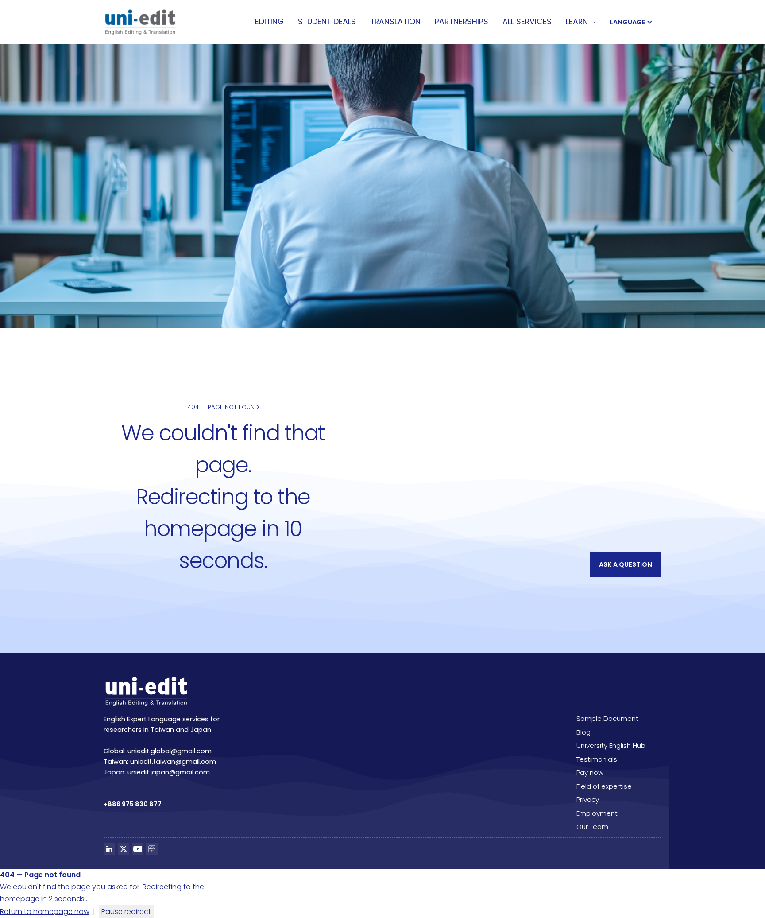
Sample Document (607, 718)
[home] (140, 22)
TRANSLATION (395, 22)
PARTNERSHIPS (461, 22)
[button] (581, 22)
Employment (597, 813)
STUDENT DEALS (327, 22)
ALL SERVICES (527, 22)
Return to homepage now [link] (44, 911)
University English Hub (610, 745)
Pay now (589, 772)
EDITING (269, 22)
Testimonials (596, 759)
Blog (583, 732)
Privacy (587, 799)
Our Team (592, 826)
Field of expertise (604, 786)
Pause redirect (126, 911)
